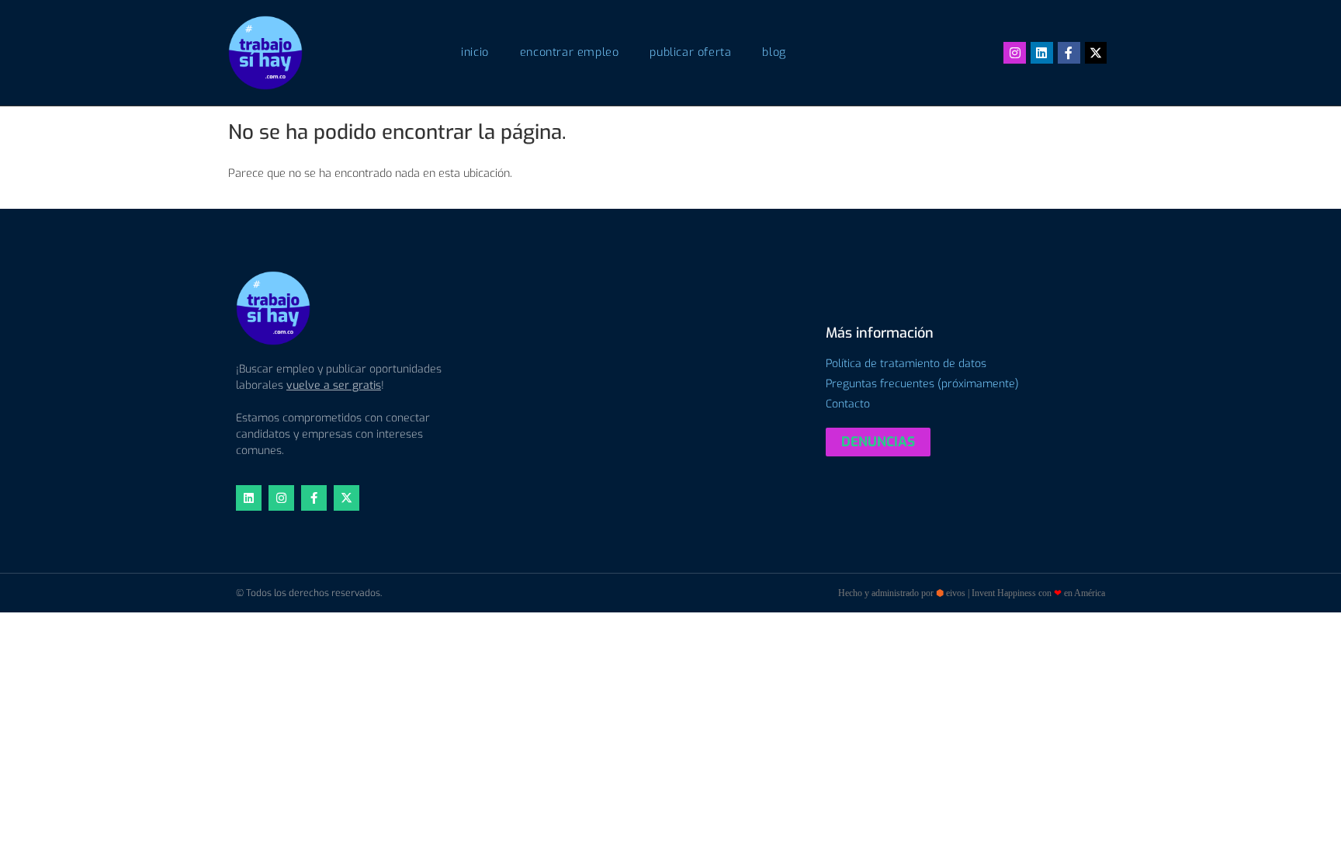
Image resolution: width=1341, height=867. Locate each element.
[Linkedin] (1042, 53)
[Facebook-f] (1069, 53)
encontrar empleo (569, 52)
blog (773, 52)
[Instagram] (1014, 53)
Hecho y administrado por (971, 593)
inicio (475, 52)
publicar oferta (690, 52)
